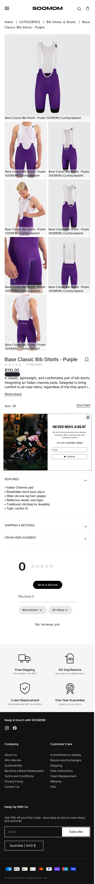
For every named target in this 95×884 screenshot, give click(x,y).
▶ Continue (67, 456)
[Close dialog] (86, 417)
